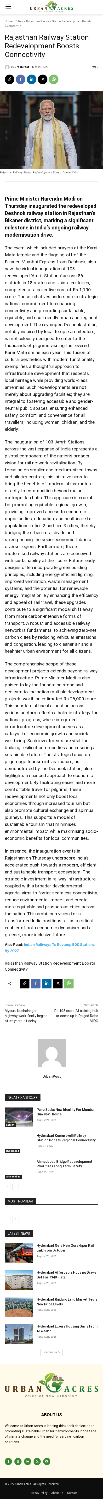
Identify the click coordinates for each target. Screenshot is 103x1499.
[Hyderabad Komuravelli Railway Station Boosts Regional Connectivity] (19, 1143)
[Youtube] (46, 1461)
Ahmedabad (13, 1176)
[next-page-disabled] (15, 1219)
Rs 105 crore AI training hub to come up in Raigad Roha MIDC (76, 1016)
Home (8, 21)
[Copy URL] (9, 79)
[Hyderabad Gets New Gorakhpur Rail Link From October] (19, 1253)
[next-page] (15, 1187)
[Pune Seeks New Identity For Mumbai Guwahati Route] (19, 1117)
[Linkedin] (31, 79)
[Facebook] (20, 79)
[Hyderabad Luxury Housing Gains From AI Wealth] (19, 1334)
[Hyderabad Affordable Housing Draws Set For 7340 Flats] (19, 1280)
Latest (10, 1125)
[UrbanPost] (8, 67)
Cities (19, 21)
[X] (42, 79)
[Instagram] (18, 1461)
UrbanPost (22, 67)
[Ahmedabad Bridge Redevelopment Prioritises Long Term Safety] (19, 1169)
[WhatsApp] (53, 79)
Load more (50, 1352)
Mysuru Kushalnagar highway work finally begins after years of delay (26, 1016)
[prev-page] (8, 1187)
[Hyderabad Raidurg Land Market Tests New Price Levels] (19, 1307)
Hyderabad (12, 1151)
